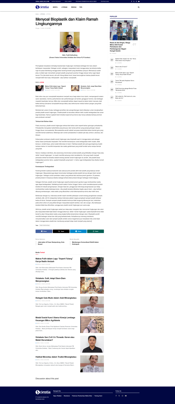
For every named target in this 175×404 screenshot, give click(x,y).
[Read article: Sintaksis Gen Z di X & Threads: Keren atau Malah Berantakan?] (92, 344)
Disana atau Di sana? (121, 66)
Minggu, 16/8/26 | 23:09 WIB (88, 90)
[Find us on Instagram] (136, 1)
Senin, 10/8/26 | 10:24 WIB (42, 343)
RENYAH (73, 7)
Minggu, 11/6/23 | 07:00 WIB (43, 28)
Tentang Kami (105, 1)
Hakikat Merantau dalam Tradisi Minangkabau (56, 356)
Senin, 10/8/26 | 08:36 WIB (42, 359)
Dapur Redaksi (56, 1)
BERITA (55, 7)
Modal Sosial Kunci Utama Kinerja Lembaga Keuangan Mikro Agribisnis (55, 319)
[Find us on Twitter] (134, 1)
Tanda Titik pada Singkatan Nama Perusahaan (124, 81)
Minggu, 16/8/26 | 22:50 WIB (43, 300)
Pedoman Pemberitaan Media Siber (86, 1)
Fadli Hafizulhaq (44, 225)
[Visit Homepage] (42, 7)
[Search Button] (138, 7)
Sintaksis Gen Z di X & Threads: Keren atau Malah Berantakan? (55, 338)
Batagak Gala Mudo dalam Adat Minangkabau (56, 297)
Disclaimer (68, 1)
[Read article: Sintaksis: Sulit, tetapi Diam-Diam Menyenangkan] (75, 88)
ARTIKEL (48, 14)
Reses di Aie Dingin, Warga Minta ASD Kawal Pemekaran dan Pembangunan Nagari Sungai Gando (120, 46)
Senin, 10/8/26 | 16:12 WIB (42, 323)
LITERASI (64, 7)
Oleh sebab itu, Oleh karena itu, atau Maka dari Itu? (125, 97)
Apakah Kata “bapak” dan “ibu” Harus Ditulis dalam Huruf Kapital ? (125, 59)
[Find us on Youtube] (138, 1)
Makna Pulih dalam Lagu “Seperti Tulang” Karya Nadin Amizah (55, 87)
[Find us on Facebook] (131, 1)
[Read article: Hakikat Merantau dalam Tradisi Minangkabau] (92, 363)
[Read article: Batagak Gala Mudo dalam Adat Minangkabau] (92, 304)
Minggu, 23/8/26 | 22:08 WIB (53, 90)
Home (37, 14)
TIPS (80, 7)
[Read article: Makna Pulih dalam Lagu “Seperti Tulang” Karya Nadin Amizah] (40, 88)
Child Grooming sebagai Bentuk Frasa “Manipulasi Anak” (125, 89)
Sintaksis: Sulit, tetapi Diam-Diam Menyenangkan (91, 87)
